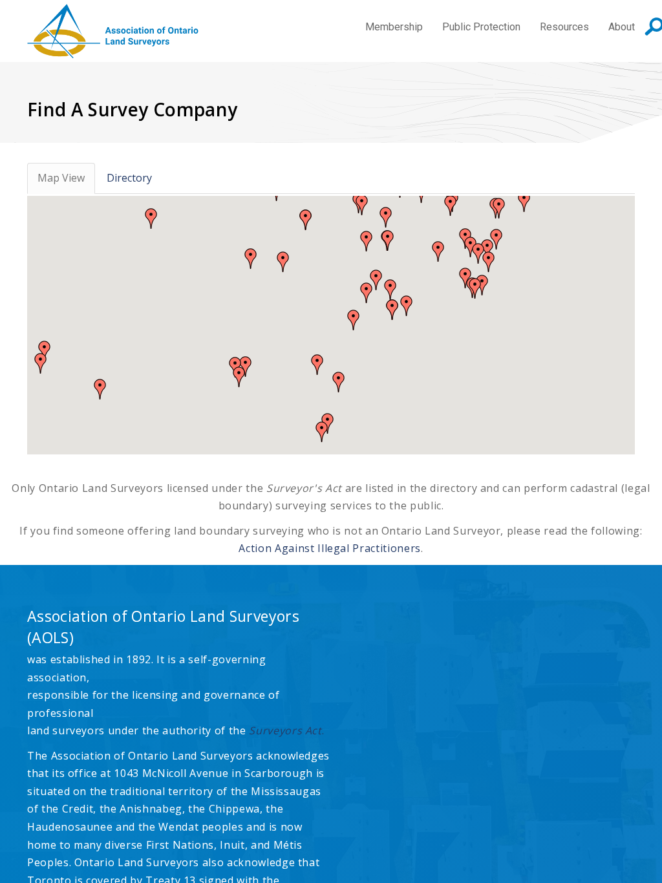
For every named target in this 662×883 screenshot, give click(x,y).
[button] (305, 219)
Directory (129, 178)
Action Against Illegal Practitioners (329, 548)
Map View (61, 178)
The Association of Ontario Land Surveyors (112, 31)
